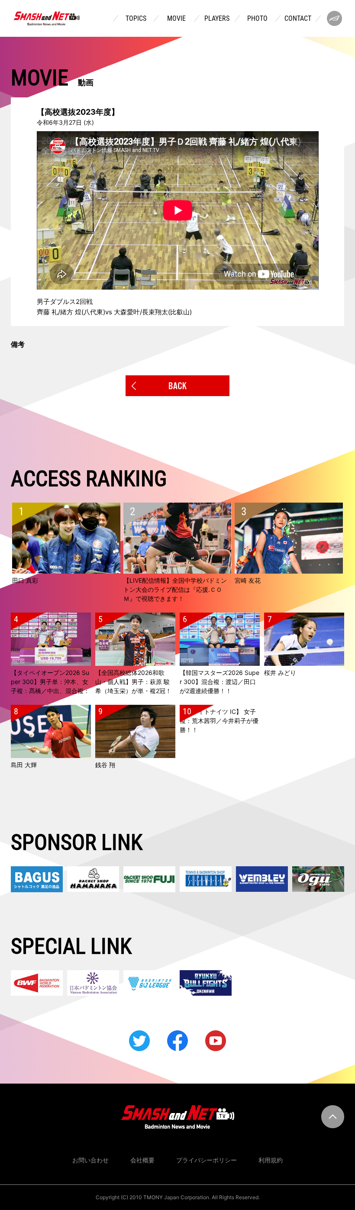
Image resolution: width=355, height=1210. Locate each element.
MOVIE (176, 18)
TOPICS (136, 18)
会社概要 (142, 1160)
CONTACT (297, 18)
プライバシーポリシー (206, 1160)
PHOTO (257, 18)
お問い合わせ (90, 1160)
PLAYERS (216, 18)
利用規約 (270, 1160)
